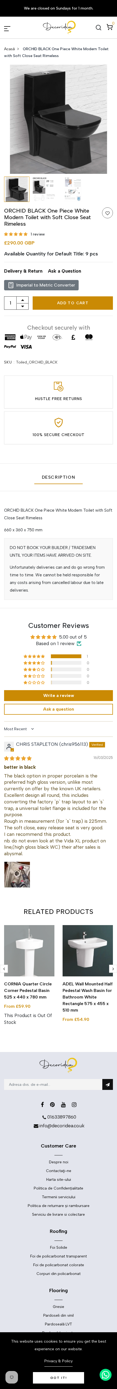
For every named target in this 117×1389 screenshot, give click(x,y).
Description (58, 477)
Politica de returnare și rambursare (59, 1205)
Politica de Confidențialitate (58, 1188)
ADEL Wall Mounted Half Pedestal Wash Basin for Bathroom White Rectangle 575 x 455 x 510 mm (88, 997)
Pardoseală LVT (58, 1324)
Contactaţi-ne (58, 1171)
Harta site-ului (58, 1179)
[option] (58, 119)
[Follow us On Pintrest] (52, 1105)
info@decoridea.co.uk (61, 1125)
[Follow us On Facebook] (42, 1105)
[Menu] (13, 27)
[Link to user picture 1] (17, 875)
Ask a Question (64, 271)
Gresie (58, 1306)
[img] (18, 758)
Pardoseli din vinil (58, 1315)
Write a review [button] (58, 695)
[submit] (107, 1084)
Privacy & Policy (58, 1361)
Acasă (9, 49)
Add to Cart (72, 303)
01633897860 (61, 1117)
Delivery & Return (23, 271)
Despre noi (58, 1162)
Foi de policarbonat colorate (58, 1265)
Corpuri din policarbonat (58, 1273)
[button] (16, 234)
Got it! (58, 1378)
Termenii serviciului (58, 1197)
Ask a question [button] (58, 709)
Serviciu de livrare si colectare (58, 1214)
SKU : (9, 362)
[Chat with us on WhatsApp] (106, 1375)
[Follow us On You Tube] (63, 1105)
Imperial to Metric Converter (45, 285)
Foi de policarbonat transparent (58, 1256)
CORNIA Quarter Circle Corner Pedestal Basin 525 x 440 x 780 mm (28, 990)
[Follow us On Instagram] (74, 1105)
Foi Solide (58, 1247)
